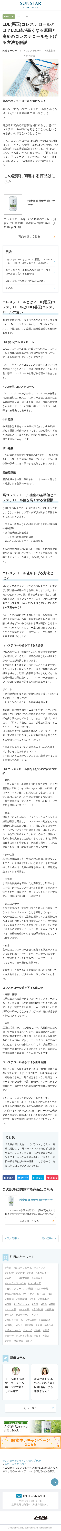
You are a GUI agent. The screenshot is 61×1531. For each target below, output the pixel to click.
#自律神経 (37, 1309)
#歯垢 (46, 1335)
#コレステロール (33, 50)
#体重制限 (50, 50)
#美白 (8, 1341)
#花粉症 (9, 1273)
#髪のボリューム (23, 1267)
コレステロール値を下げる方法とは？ (26, 280)
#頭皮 (29, 1341)
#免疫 (37, 1330)
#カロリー (10, 1278)
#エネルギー (42, 1273)
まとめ (9, 287)
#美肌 (52, 1304)
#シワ (35, 1314)
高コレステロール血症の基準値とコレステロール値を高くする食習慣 (28, 272)
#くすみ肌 (10, 1309)
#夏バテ (9, 1335)
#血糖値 (9, 1299)
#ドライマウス (21, 1304)
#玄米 (33, 1299)
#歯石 (37, 1335)
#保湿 (39, 1325)
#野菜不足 (43, 1299)
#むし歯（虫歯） (46, 1293)
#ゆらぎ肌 (24, 1309)
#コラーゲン (22, 1314)
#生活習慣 (29, 55)
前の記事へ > (49, 1238)
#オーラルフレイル (15, 1283)
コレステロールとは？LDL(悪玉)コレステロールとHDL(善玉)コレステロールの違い (29, 261)
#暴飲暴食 (37, 1278)
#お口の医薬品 (13, 1293)
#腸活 (46, 1330)
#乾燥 (44, 1304)
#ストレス (39, 1267)
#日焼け (9, 1325)
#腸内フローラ (13, 1330)
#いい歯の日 (34, 1283)
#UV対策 (18, 1341)
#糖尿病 (29, 1325)
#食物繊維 (21, 1299)
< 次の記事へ (12, 1238)
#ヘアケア (28, 1293)
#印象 (8, 1267)
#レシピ (27, 1330)
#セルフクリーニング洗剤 (19, 1288)
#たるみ (9, 1314)
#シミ (19, 1325)
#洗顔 (35, 1304)
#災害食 (20, 1273)
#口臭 (8, 1304)
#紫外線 (49, 1325)
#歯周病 (49, 1309)
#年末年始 (24, 1278)
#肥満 (30, 1273)
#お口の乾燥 (41, 1288)
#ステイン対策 (24, 1335)
